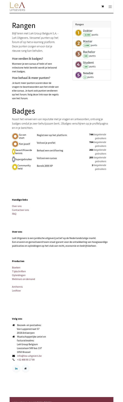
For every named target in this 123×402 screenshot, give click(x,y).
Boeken (16, 267)
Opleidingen (18, 275)
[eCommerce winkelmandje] (102, 6)
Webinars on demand (23, 279)
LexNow (16, 290)
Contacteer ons (20, 209)
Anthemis (17, 286)
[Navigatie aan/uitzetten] (110, 6)
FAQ (14, 213)
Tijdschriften (19, 271)
